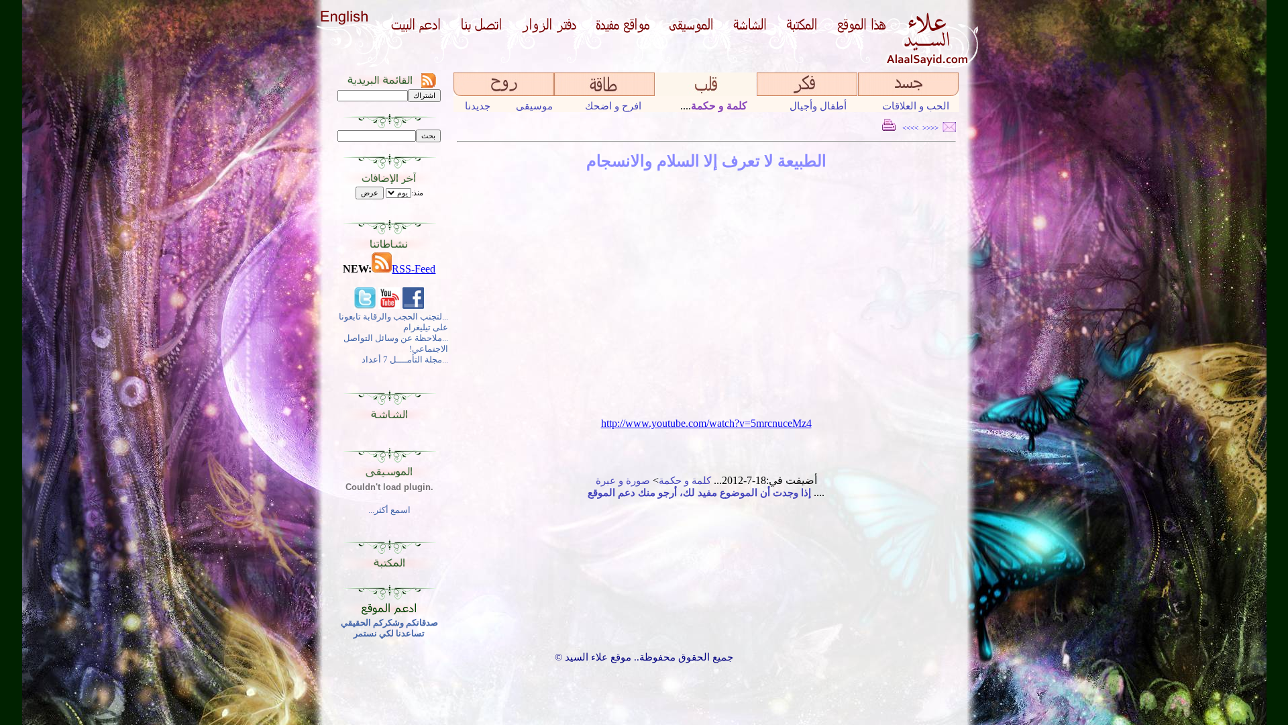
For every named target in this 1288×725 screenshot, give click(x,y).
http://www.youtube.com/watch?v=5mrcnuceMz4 (706, 423)
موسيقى (534, 106)
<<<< (930, 128)
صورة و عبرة (623, 480)
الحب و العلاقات (915, 106)
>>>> (910, 128)
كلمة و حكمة (685, 480)
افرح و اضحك (613, 106)
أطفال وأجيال (818, 106)
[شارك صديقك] (949, 128)
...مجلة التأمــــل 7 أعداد (405, 359)
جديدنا (477, 106)
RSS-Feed (413, 269)
